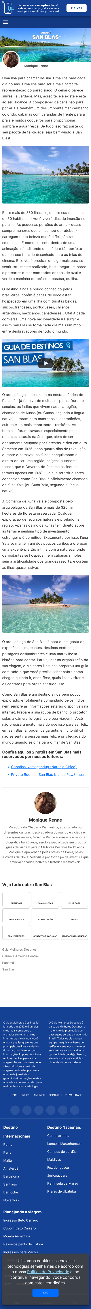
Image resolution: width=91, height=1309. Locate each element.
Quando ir (16, 903)
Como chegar (45, 903)
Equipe (25, 1095)
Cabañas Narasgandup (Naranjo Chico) (44, 767)
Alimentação (45, 919)
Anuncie (40, 1095)
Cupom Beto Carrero (19, 1228)
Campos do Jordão (62, 1151)
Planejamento (16, 936)
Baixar (76, 8)
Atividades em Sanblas (74, 936)
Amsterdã (10, 1168)
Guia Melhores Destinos (45, 22)
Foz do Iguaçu (58, 1167)
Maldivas (54, 1159)
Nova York (11, 1200)
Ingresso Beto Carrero (20, 1220)
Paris (7, 1152)
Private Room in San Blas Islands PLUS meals (48, 774)
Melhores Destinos (68, 1013)
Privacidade (73, 1095)
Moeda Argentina (16, 1236)
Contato (55, 1095)
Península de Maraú (62, 1183)
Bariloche (10, 1192)
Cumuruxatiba (58, 1136)
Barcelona (11, 1176)
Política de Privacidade (48, 1271)
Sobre (13, 1095)
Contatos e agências (45, 936)
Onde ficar (74, 903)
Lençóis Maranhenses (64, 1144)
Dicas (74, 919)
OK (45, 1293)
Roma (7, 1144)
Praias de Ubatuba (61, 1191)
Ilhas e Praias (16, 919)
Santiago (10, 1184)
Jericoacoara (57, 1175)
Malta (7, 1160)
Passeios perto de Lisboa (23, 1244)
